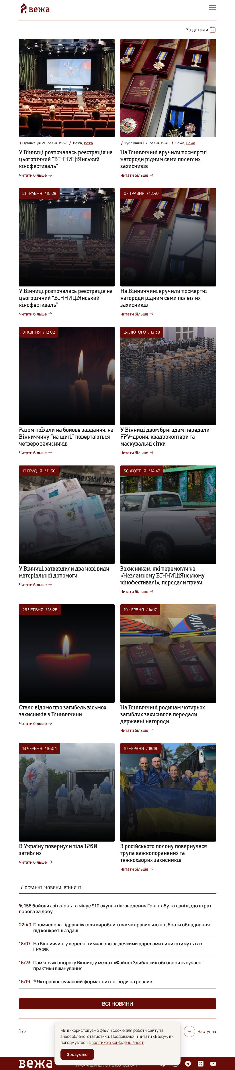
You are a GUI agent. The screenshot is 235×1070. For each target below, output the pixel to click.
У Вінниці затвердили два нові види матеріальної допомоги (64, 572)
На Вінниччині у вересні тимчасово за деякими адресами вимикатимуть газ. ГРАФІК (118, 946)
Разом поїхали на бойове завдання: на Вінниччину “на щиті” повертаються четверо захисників (66, 436)
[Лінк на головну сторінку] (35, 8)
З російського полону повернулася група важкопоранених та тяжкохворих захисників (163, 852)
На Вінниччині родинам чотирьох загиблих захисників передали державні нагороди (162, 714)
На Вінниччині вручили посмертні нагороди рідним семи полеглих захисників (163, 159)
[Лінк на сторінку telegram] (188, 1064)
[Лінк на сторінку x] (200, 1064)
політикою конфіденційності (117, 1042)
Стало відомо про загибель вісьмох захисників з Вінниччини (62, 711)
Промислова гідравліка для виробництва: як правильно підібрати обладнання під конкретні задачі (121, 927)
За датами (197, 29)
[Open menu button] (212, 8)
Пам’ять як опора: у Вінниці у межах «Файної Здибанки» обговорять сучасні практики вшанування (118, 965)
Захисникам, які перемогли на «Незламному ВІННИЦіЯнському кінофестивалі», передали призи (162, 575)
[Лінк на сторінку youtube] (213, 1064)
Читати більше (33, 175)
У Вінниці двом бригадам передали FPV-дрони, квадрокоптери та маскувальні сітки (164, 436)
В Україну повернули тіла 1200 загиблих (58, 849)
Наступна (206, 1031)
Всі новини (117, 1003)
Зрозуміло (77, 1054)
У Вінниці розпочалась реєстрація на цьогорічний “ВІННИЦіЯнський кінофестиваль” (66, 159)
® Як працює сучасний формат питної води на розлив (92, 981)
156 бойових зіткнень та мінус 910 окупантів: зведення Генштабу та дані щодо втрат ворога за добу (115, 908)
